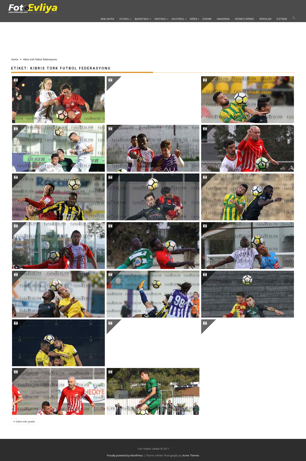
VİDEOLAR (265, 19)
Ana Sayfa (107, 19)
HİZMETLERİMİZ (244, 19)
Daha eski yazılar (25, 421)
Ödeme (206, 19)
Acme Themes (191, 455)
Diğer (193, 19)
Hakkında (223, 19)
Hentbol (160, 19)
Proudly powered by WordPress (125, 455)
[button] (294, 19)
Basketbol (142, 19)
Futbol (124, 19)
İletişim (282, 19)
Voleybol (178, 19)
